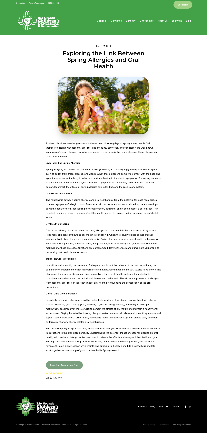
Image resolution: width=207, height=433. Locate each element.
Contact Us (20, 3)
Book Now (183, 5)
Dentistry (130, 20)
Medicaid (101, 20)
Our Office (116, 20)
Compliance (164, 425)
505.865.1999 (53, 3)
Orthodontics (146, 20)
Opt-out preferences (182, 425)
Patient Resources (36, 3)
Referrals (163, 406)
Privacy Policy (149, 425)
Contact (176, 406)
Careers (142, 406)
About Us (162, 20)
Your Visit (177, 20)
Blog (188, 20)
